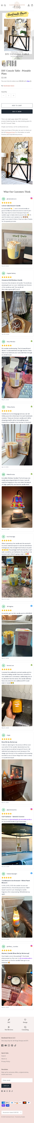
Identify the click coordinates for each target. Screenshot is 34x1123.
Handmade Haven (8, 86)
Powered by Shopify (20, 1117)
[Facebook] (2, 1045)
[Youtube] (6, 1045)
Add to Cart (17, 105)
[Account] (28, 5)
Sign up (6, 1085)
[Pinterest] (12, 1045)
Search (3, 1056)
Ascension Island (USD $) (10, 1112)
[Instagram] (9, 1045)
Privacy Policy (5, 1061)
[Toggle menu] (2, 5)
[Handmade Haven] (17, 5)
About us (4, 1059)
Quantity (4, 92)
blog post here (10, 132)
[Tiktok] (15, 1045)
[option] (17, 35)
